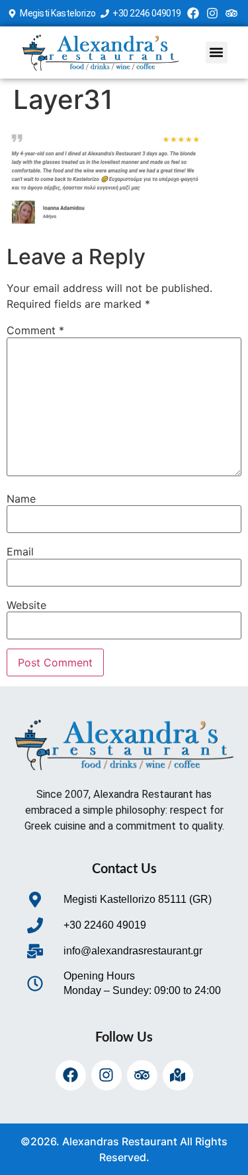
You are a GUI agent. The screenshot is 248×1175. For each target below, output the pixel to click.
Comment (35, 330)
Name (21, 498)
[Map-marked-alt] (178, 1075)
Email (20, 551)
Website (26, 605)
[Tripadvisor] (231, 13)
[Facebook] (193, 13)
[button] (216, 52)
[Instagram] (212, 13)
